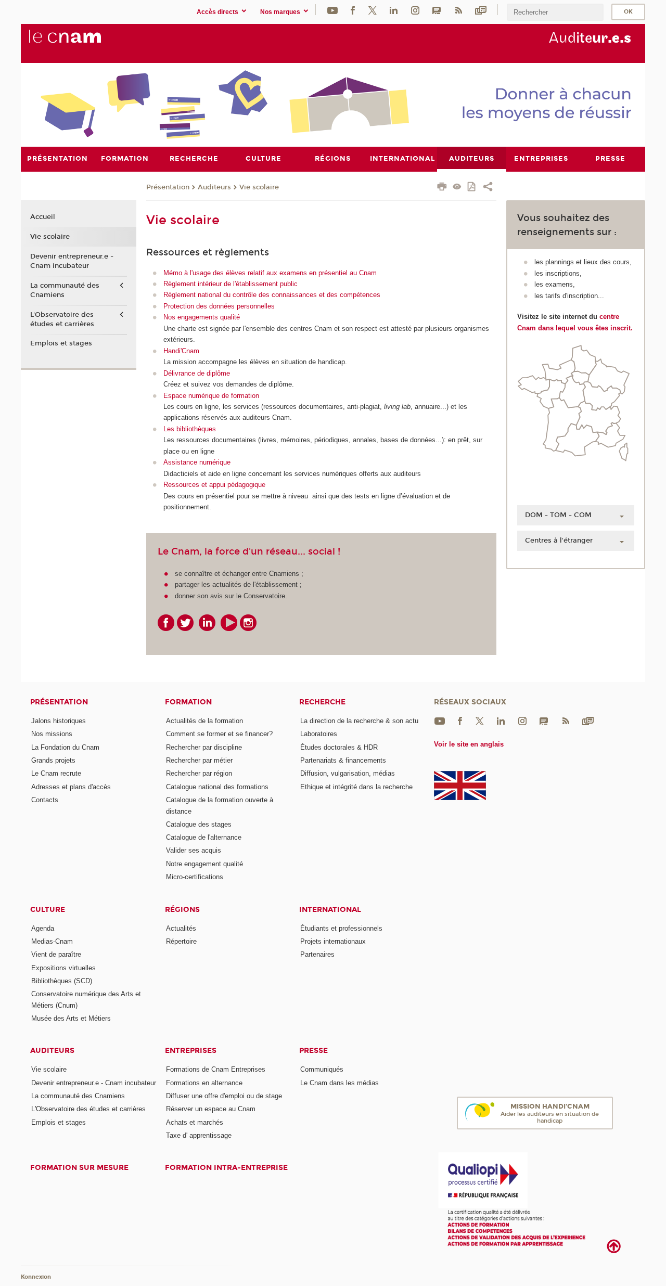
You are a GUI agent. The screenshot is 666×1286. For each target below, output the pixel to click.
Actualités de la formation (204, 721)
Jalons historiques (58, 721)
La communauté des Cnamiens (64, 290)
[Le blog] (436, 10)
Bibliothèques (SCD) (61, 981)
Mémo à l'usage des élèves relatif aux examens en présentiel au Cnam (270, 273)
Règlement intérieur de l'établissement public (230, 284)
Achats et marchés (194, 1122)
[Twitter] (372, 10)
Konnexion (36, 1277)
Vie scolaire (259, 187)
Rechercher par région (199, 773)
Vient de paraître (56, 954)
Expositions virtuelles (63, 968)
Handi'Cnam (181, 351)
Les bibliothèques (189, 429)
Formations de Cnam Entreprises (215, 1069)
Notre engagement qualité (204, 864)
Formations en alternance (204, 1083)
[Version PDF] (472, 187)
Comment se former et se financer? (219, 734)
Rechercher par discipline (204, 747)
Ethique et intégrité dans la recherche (356, 787)
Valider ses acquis (193, 850)
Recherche (322, 702)
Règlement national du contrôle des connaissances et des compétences (271, 295)
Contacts (44, 800)
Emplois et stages (61, 343)
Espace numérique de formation (211, 396)
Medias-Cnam (52, 941)
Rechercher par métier (199, 760)
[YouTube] (332, 10)
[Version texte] (457, 187)
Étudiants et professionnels (341, 928)
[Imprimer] (442, 188)
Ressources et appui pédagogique (214, 484)
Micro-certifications (194, 877)
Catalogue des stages (199, 824)
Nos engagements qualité (201, 317)
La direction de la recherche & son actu (359, 721)
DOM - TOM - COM (558, 515)
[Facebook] (352, 10)
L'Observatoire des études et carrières (62, 319)
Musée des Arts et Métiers (71, 1018)
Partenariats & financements (343, 760)
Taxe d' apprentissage (199, 1135)
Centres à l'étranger (559, 540)
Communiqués (321, 1069)
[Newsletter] (480, 10)
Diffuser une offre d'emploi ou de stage (224, 1096)
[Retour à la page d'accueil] (82, 42)
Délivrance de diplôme (196, 373)
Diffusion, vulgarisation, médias (347, 773)
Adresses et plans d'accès (71, 787)
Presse (313, 1050)
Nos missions (51, 734)
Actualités (181, 928)
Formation (188, 702)
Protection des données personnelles (219, 306)
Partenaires (317, 954)
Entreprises (190, 1050)
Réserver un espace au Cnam (210, 1109)
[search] (555, 12)
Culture (47, 909)
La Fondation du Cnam (65, 747)
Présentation (167, 187)
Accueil (42, 217)
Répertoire (181, 941)
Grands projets (53, 760)
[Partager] (487, 188)
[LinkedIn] (393, 10)
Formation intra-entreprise (226, 1167)
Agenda (42, 928)
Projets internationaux (333, 941)
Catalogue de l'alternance (203, 837)
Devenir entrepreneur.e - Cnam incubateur (71, 261)
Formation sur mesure (79, 1167)
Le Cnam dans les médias (339, 1083)
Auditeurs (214, 187)
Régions (182, 909)
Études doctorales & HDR (339, 747)
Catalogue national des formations (217, 787)
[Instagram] (415, 10)
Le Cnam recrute (56, 773)
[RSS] (458, 10)
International (330, 909)
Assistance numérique (196, 462)
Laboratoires (318, 734)
